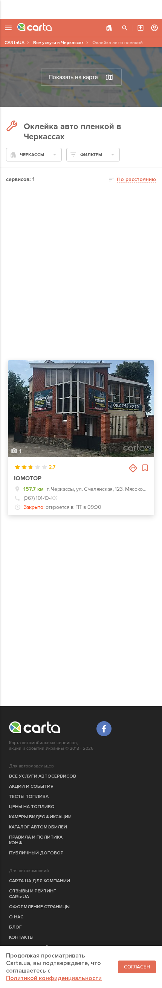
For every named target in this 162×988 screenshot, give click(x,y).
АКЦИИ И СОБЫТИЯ (31, 786)
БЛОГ (15, 927)
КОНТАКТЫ (21, 937)
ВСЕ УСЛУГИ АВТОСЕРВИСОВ (42, 776)
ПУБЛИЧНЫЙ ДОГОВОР (36, 853)
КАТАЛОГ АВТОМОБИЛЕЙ (38, 827)
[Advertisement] (81, 9)
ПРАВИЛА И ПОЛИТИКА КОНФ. (36, 840)
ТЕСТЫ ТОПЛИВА (29, 796)
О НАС (16, 917)
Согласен (137, 967)
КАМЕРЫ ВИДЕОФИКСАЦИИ (40, 817)
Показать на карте (73, 77)
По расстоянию (136, 179)
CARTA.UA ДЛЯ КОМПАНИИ (39, 881)
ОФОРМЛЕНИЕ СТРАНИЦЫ (39, 907)
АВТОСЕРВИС (140, 28)
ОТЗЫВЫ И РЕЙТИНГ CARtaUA (32, 894)
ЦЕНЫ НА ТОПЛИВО (32, 807)
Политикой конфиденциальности (54, 978)
